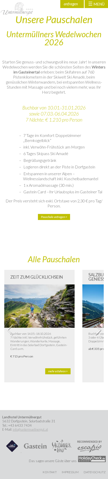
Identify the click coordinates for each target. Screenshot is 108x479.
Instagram (55, 4)
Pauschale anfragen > (54, 217)
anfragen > (71, 5)
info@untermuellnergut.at (30, 429)
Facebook (47, 4)
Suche (38, 4)
